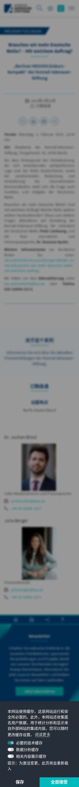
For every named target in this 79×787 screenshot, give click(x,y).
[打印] (33, 121)
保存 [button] (20, 782)
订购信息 (43, 106)
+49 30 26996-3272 (26, 597)
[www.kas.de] (18, 8)
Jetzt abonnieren (39, 691)
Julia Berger (16, 520)
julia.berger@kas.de (27, 589)
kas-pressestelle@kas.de (24, 283)
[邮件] (44, 121)
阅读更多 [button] (42, 734)
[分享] (54, 121)
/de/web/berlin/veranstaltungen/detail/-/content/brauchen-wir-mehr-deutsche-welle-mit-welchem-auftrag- (39, 265)
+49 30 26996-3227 (26, 508)
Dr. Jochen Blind (20, 437)
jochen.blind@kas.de (28, 501)
